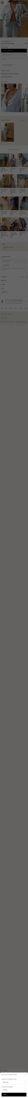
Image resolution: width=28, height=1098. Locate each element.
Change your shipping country (9, 1079)
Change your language (7, 1087)
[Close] (26, 1075)
